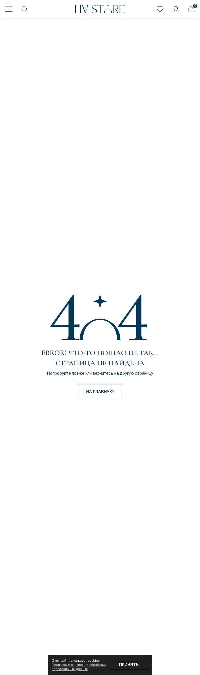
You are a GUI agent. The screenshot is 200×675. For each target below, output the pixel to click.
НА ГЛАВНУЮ (100, 392)
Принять (129, 665)
